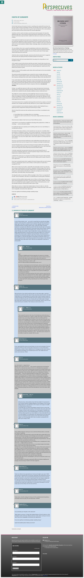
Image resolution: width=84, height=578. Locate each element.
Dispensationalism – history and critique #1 (62, 120)
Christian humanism (57, 158)
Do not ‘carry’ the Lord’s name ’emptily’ (61, 175)
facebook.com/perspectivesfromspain (52, 541)
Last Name (14, 562)
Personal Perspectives (22, 23)
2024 (55, 107)
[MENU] (2, 2)
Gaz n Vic (22, 199)
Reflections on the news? (58, 164)
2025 (55, 85)
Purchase (55, 53)
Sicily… (54, 197)
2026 (55, 70)
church (18, 199)
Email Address (15, 550)
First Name (14, 556)
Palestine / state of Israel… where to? (61, 133)
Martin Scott (45, 575)
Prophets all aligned (57, 181)
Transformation (30, 199)
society (25, 199)
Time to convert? (56, 191)
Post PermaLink (24, 196)
